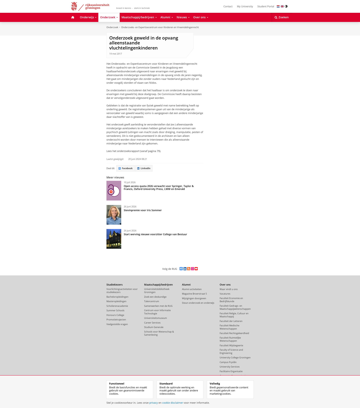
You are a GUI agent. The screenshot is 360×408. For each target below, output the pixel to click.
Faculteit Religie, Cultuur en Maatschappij (234, 315)
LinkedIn (145, 168)
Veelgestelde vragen (117, 324)
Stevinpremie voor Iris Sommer (143, 210)
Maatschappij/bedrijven (158, 284)
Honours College (115, 315)
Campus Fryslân (228, 362)
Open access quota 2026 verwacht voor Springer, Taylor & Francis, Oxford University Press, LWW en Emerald (159, 187)
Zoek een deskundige (155, 296)
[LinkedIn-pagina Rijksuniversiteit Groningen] (184, 269)
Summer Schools (115, 310)
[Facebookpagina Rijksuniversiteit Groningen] (181, 269)
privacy (153, 402)
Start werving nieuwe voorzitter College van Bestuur (155, 234)
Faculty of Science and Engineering (231, 351)
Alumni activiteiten (192, 289)
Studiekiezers (114, 284)
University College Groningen (235, 357)
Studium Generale (153, 327)
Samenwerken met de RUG (158, 305)
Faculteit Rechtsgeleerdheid (234, 333)
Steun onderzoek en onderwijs (198, 302)
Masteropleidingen (116, 301)
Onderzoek (112, 27)
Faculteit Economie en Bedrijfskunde (231, 300)
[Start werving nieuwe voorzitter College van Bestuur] (113, 239)
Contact (227, 6)
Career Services (152, 322)
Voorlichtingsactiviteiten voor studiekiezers (122, 291)
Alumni (186, 284)
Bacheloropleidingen (117, 296)
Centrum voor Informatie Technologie (157, 312)
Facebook (127, 168)
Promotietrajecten (116, 319)
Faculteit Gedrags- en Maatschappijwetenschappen (235, 307)
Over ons (225, 284)
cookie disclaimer (172, 402)
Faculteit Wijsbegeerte (231, 345)
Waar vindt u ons (229, 289)
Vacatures (225, 293)
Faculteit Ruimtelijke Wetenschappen (230, 339)
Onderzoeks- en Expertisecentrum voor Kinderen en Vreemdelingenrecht (160, 27)
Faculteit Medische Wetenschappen (229, 327)
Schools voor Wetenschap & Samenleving (159, 333)
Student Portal (265, 6)
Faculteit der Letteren (231, 321)
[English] (282, 6)
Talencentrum (151, 301)
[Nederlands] (278, 6)
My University (245, 6)
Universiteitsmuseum (155, 318)
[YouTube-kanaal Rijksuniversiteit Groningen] (196, 269)
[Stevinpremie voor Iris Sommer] (113, 215)
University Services (230, 366)
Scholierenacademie (117, 305)
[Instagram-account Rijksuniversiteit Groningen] (192, 269)
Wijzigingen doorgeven (194, 298)
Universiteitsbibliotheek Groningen (156, 291)
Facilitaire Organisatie (231, 371)
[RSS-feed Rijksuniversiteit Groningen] (188, 269)
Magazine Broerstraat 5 (194, 293)
